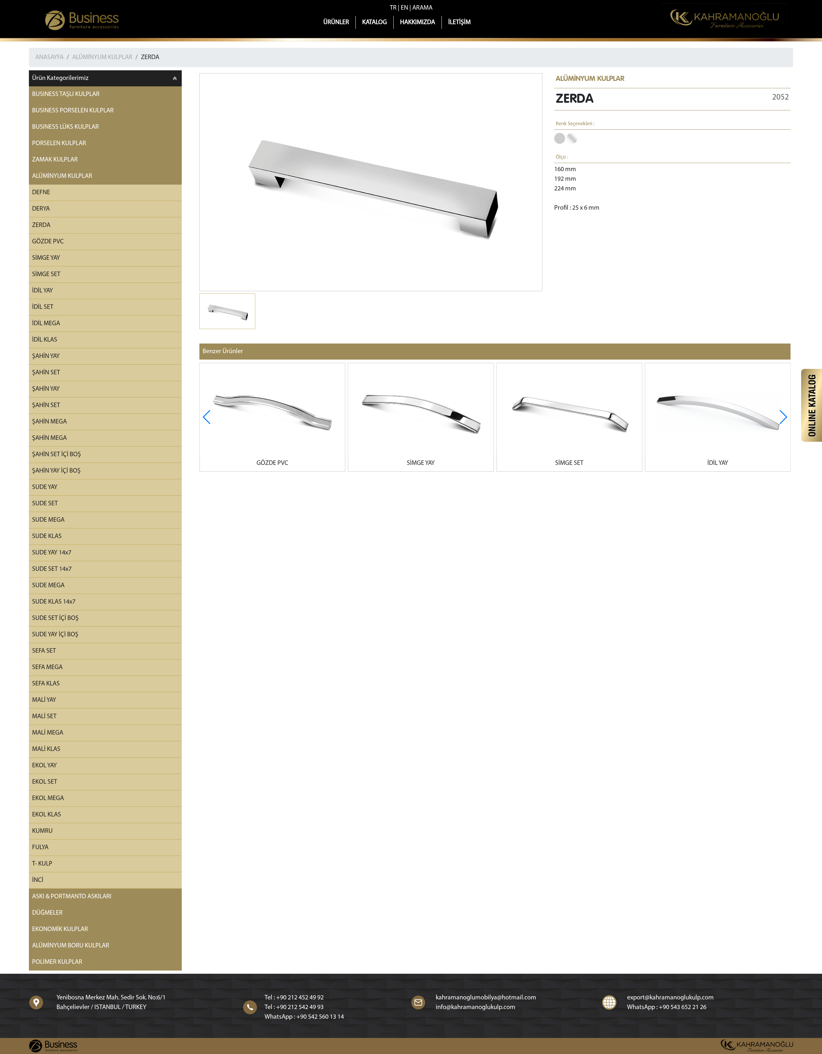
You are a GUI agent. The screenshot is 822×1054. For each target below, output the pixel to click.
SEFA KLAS (46, 684)
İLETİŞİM (459, 22)
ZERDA (150, 57)
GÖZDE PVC (48, 242)
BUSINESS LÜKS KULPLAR (65, 127)
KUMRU (42, 831)
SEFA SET (44, 651)
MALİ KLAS (46, 749)
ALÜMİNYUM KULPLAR (102, 57)
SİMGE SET (46, 274)
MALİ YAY (44, 700)
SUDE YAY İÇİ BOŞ (55, 635)
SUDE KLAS (47, 536)
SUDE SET (45, 504)
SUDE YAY (44, 487)
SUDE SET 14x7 (52, 569)
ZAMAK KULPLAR (55, 160)
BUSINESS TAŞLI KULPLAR (66, 94)
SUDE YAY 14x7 (51, 553)
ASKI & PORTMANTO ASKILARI (71, 896)
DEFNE (41, 192)
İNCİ (37, 880)
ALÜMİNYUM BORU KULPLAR (70, 946)
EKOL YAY (44, 765)
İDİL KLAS (44, 340)
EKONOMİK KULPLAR (60, 929)
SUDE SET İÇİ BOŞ (55, 618)
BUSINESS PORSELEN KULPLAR (73, 111)
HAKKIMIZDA (417, 22)
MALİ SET (44, 716)
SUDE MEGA (48, 520)
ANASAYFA (49, 57)
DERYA (41, 209)
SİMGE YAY (46, 258)
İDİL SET (42, 307)
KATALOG (374, 22)
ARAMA (422, 8)
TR (393, 8)
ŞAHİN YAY (46, 356)
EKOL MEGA (48, 798)
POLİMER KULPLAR (57, 962)
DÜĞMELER (47, 913)
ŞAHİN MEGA (49, 422)
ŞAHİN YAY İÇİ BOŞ (56, 471)
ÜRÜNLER (336, 22)
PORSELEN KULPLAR (59, 143)
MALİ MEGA (47, 733)
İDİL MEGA (46, 323)
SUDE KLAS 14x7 (53, 602)
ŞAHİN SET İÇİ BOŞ (56, 454)
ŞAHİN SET (46, 373)
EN (404, 8)
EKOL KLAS (46, 815)
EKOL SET (44, 782)
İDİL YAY (42, 291)
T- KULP (42, 864)
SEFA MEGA (47, 667)
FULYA (40, 847)
